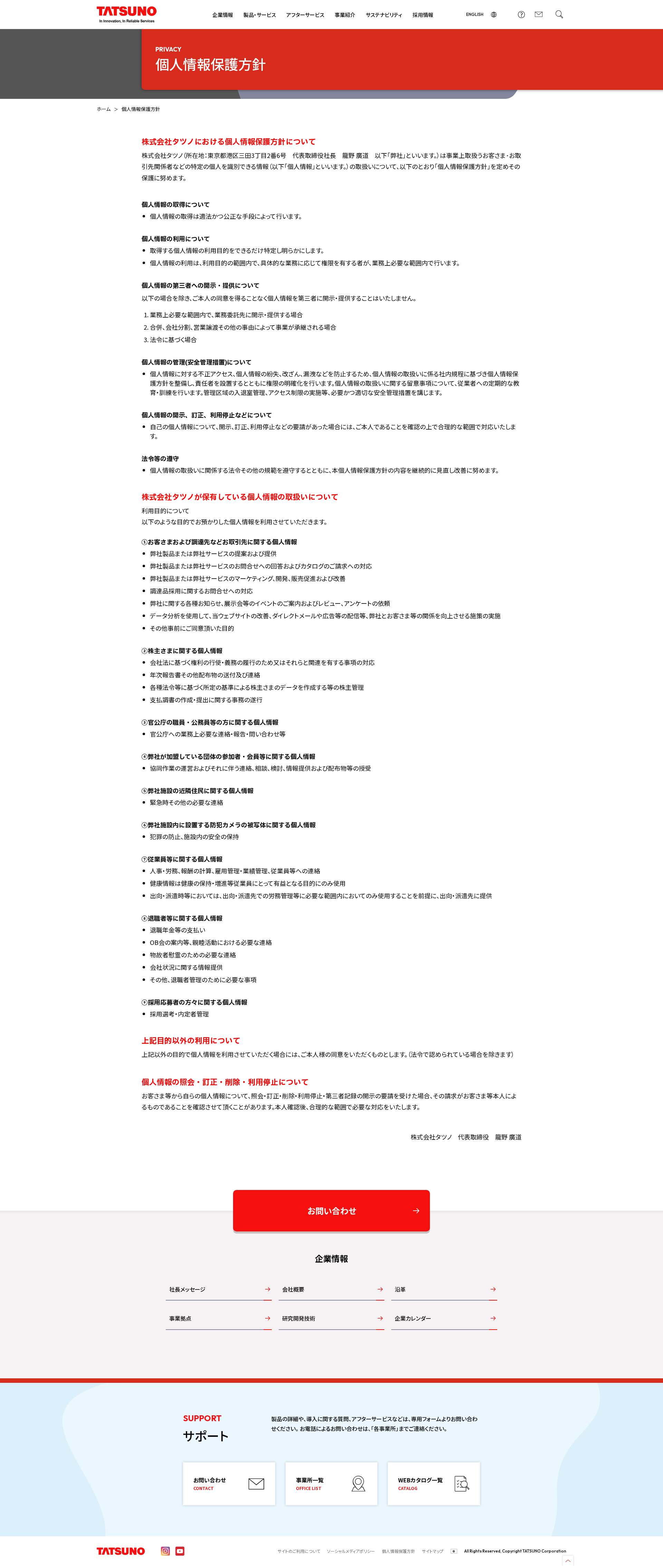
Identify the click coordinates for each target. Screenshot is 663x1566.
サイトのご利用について (299, 1551)
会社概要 (293, 1289)
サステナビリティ (384, 14)
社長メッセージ (187, 1289)
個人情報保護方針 (398, 1551)
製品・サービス (259, 14)
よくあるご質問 (521, 14)
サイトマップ (432, 1551)
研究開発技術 (298, 1318)
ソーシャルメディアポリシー (351, 1551)
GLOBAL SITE (494, 14)
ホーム (103, 108)
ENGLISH (474, 14)
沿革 (400, 1289)
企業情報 (222, 14)
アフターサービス (305, 14)
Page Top (568, 1561)
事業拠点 (180, 1318)
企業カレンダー (413, 1318)
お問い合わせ (539, 14)
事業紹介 (345, 14)
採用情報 (423, 14)
